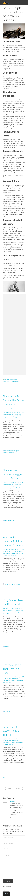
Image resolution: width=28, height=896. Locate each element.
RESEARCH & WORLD (11, 414)
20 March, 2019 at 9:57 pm (16, 803)
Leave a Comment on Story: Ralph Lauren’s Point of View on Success (13, 553)
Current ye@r (7, 886)
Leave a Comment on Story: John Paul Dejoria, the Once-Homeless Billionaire (13, 416)
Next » (4, 777)
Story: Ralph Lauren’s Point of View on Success (13, 541)
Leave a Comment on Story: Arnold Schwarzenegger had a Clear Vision (13, 486)
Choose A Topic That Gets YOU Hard (12, 668)
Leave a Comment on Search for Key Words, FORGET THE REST (13, 742)
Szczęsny (12, 801)
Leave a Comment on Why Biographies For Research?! (13, 612)
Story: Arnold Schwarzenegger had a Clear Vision (13, 474)
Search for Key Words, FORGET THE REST (12, 731)
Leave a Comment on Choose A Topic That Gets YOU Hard (13, 680)
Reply (11, 817)
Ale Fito (5, 610)
